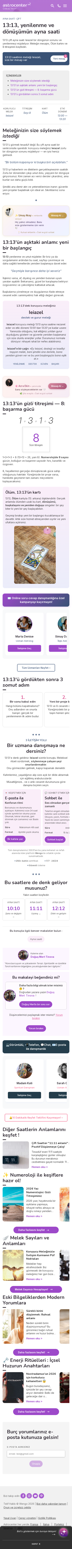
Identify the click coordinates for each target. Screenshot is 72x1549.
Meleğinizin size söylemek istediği (30, 80)
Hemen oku (38, 1166)
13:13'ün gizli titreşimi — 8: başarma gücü (33, 89)
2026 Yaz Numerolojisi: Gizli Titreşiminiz (38, 1192)
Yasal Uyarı (9, 1518)
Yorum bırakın (36, 1028)
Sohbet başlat (55, 839)
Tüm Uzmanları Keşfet (35, 667)
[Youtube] (35, 1495)
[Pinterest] (41, 1495)
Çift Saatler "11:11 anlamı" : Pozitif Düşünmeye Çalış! (50, 1145)
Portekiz (59, 1524)
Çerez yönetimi (27, 1518)
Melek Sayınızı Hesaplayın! (31, 1289)
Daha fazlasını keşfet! (31, 1352)
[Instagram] (29, 1495)
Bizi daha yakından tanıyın (51, 1503)
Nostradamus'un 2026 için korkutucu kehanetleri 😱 (41, 1377)
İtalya (46, 1524)
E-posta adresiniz (18, 1447)
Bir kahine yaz (15, 839)
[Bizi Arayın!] (59, 5)
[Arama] (52, 5)
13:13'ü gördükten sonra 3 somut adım (31, 94)
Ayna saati (36, 939)
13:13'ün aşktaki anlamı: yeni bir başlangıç (33, 85)
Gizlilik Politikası (47, 1518)
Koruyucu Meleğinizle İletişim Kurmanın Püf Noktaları (40, 1255)
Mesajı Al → (57, 215)
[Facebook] (23, 1495)
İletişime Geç (24, 648)
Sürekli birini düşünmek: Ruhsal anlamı (38, 1314)
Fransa (34, 1524)
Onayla (36, 1463)
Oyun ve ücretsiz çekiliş (17, 1507)
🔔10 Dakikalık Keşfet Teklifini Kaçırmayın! (35, 1117)
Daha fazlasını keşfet (31, 1229)
